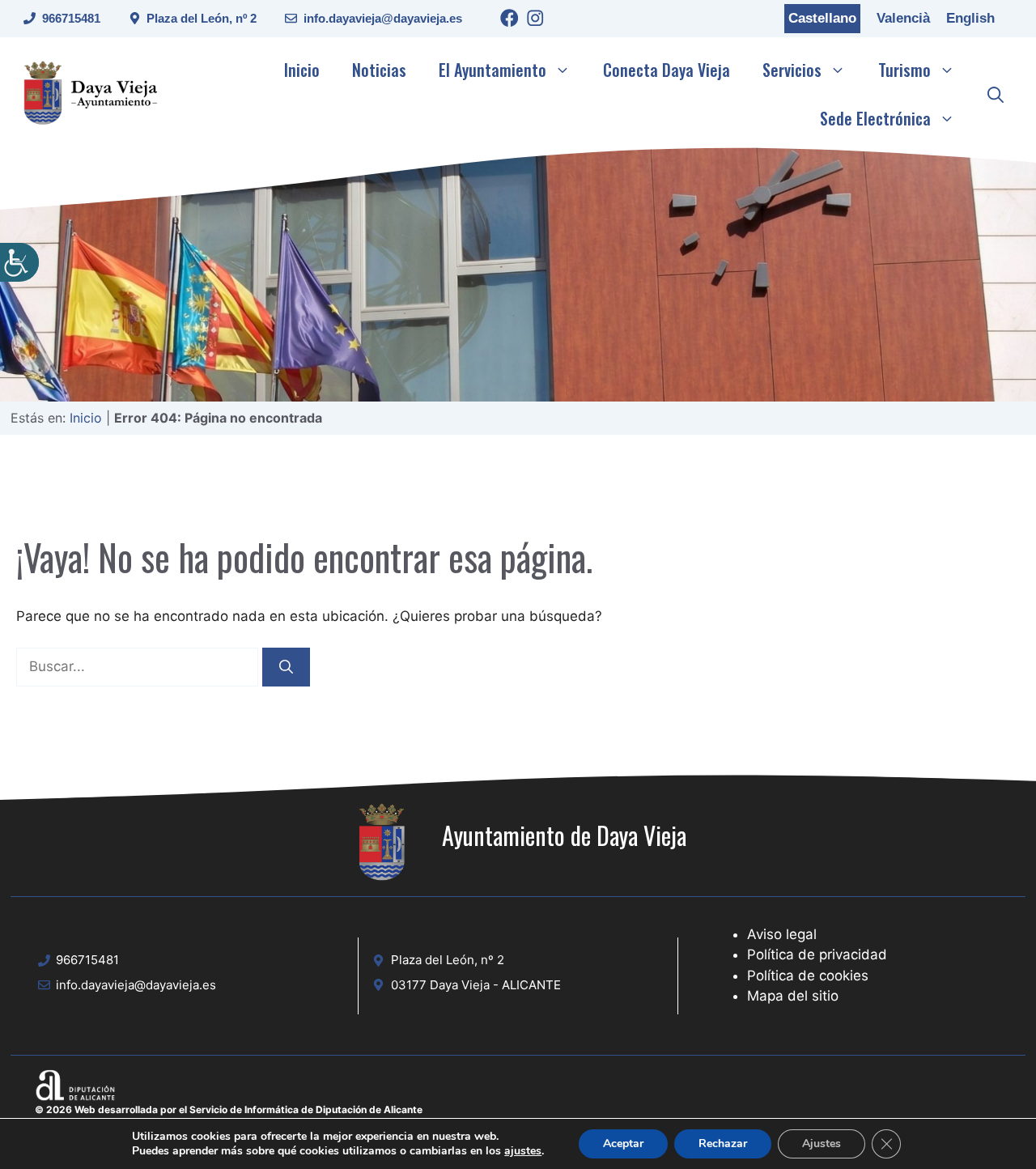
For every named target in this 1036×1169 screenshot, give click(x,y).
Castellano (822, 18)
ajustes (522, 1151)
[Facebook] (509, 20)
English (970, 18)
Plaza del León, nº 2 (201, 18)
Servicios (792, 69)
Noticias (379, 69)
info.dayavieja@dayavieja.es (383, 18)
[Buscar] (286, 667)
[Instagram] (535, 20)
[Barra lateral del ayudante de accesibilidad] (19, 262)
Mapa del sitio (793, 996)
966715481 (71, 18)
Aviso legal (782, 934)
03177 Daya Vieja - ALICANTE (476, 985)
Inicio (302, 69)
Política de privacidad (817, 954)
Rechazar (722, 1143)
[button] (995, 94)
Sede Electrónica (875, 118)
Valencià (903, 18)
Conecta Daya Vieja (666, 69)
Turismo (904, 69)
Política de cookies (807, 975)
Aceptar (623, 1143)
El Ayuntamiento (492, 69)
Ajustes (821, 1143)
